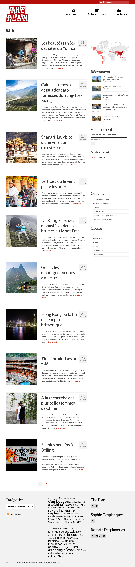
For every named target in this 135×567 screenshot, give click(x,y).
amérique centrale (60, 529)
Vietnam (75, 522)
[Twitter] (96, 506)
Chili (50, 505)
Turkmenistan (54, 522)
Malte (60, 516)
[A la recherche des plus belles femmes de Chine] (21, 408)
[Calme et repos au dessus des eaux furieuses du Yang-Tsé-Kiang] (21, 95)
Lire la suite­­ (58, 68)
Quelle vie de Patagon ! (112, 87)
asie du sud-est (71, 534)
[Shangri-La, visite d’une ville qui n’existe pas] (21, 147)
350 (94, 234)
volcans (53, 556)
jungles (69, 540)
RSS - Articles (15, 514)
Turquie (65, 522)
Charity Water (98, 250)
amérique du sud (58, 531)
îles (60, 556)
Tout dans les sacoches (102, 220)
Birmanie (64, 498)
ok (93, 144)
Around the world (100, 207)
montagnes (55, 543)
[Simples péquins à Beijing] (21, 455)
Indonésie (53, 510)
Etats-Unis (61, 508)
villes (69, 553)
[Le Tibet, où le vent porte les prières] (21, 191)
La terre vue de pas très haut (105, 215)
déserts (71, 538)
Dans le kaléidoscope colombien (111, 118)
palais (58, 547)
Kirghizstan (54, 513)
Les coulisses (73, 514)
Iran (61, 510)
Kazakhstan (70, 511)
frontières (53, 541)
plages (66, 547)
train (84, 550)
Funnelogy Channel (101, 199)
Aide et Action (98, 238)
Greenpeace (98, 254)
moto (65, 544)
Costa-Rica (80, 505)
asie (73, 531)
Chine (58, 505)
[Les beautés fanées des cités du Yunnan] (21, 53)
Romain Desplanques (30, 562)
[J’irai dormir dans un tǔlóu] (21, 369)
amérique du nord (74, 529)
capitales (60, 537)
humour (61, 541)
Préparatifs (52, 519)
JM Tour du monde (101, 203)
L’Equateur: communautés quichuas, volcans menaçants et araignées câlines (116, 107)
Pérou (60, 519)
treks (51, 553)
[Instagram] (96, 536)
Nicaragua (68, 516)
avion (50, 538)
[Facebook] (93, 506)
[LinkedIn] (100, 536)
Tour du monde (79, 519)
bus (53, 538)
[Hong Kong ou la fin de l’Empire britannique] (21, 325)
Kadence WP (56, 562)
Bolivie (72, 498)
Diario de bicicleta (100, 211)
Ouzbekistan (78, 516)
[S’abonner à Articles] (7, 514)
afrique (50, 529)
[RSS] (104, 536)
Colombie (69, 505)
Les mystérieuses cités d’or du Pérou (115, 96)
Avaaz (95, 242)
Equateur (52, 508)
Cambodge (57, 501)
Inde (78, 508)
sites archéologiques (63, 548)
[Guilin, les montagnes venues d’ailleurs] (21, 278)
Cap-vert (81, 502)
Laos (64, 513)
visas (75, 554)
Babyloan (97, 246)
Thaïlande (69, 519)
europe (78, 538)
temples (76, 550)
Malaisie (52, 516)
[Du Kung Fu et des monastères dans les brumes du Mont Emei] (21, 231)
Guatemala (71, 508)
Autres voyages (53, 499)
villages (59, 553)
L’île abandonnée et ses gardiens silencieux (113, 78)
